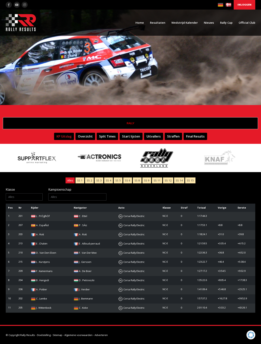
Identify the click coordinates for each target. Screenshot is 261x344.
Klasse (10, 189)
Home (139, 22)
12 (168, 180)
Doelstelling (44, 335)
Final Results (195, 136)
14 (179, 180)
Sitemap (57, 335)
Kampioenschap (59, 189)
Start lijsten (131, 136)
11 (157, 180)
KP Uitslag (64, 136)
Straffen (173, 136)
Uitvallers (154, 136)
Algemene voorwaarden (78, 335)
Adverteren (101, 335)
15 (190, 180)
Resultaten (157, 22)
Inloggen (244, 4)
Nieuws (209, 22)
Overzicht (85, 136)
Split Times (107, 136)
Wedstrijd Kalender (184, 22)
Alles (70, 180)
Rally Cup (226, 22)
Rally (130, 123)
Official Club (247, 22)
